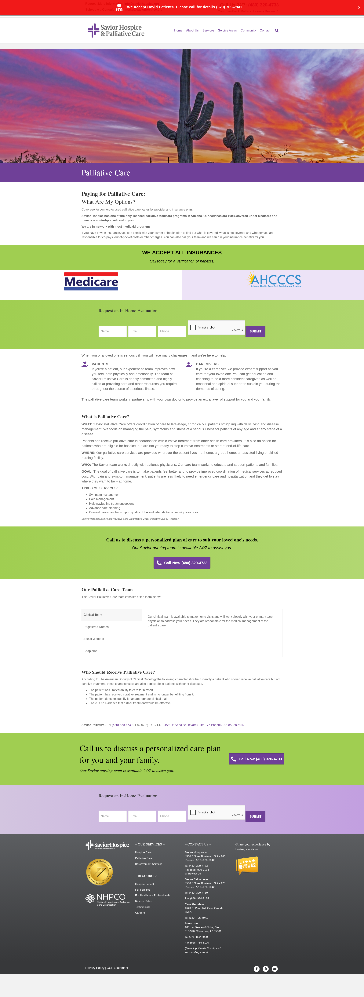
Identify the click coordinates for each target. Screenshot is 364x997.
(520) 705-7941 (198, 917)
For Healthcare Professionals (152, 895)
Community (248, 30)
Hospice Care (143, 852)
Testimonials (142, 906)
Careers (140, 912)
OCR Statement (117, 968)
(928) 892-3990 (198, 936)
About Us (192, 30)
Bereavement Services (148, 863)
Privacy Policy (94, 968)
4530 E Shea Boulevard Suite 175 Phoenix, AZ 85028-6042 (204, 725)
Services (208, 30)
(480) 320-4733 (198, 865)
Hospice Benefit (144, 883)
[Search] (275, 30)
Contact (265, 30)
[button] (359, 7)
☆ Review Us (193, 873)
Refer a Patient (144, 901)
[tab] (112, 615)
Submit (255, 331)
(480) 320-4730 (122, 725)
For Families (142, 889)
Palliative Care (143, 858)
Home (178, 30)
